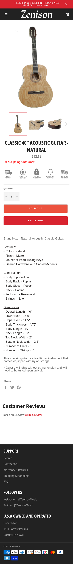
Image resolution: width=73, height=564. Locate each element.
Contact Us (10, 464)
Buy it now (36, 220)
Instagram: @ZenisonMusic (20, 499)
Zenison (16, 546)
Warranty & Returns (16, 470)
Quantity (8, 188)
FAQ (6, 482)
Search (8, 458)
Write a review (33, 415)
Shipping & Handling (16, 476)
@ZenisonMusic (23, 505)
